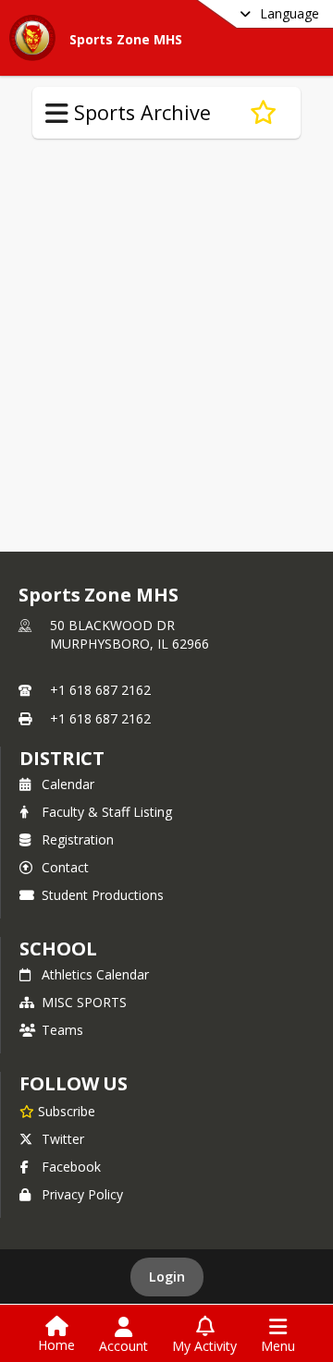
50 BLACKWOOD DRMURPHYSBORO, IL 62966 (129, 634)
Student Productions (103, 895)
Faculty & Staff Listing (107, 812)
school (57, 948)
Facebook (71, 1166)
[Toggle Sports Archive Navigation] (56, 114)
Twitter (63, 1139)
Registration (78, 839)
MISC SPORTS (84, 1002)
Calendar (68, 784)
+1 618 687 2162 (100, 690)
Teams (62, 1030)
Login (167, 1276)
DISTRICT (62, 758)
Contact (65, 867)
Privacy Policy (82, 1194)
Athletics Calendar (95, 974)
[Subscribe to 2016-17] (263, 112)
